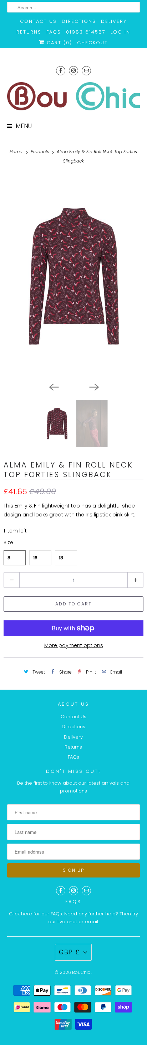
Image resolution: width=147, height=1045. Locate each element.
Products (41, 152)
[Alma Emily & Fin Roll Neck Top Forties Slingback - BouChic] (73, 276)
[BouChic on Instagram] (73, 70)
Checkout (92, 42)
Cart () (58, 42)
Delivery (114, 21)
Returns (28, 32)
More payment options (73, 645)
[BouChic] (73, 96)
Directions (79, 21)
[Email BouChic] (86, 70)
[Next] (93, 386)
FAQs (53, 32)
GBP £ (69, 952)
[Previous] (53, 386)
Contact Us (38, 21)
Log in (120, 32)
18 (61, 557)
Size (8, 542)
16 (35, 557)
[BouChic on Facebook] (60, 70)
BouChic (81, 972)
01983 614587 (86, 32)
